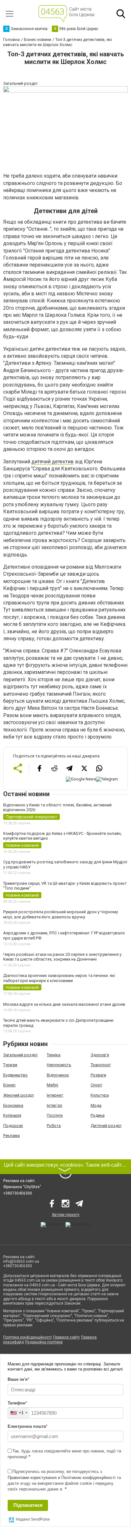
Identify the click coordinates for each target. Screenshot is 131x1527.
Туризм (10, 1064)
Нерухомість (59, 1064)
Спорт (96, 1085)
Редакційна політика (44, 1342)
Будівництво (15, 1075)
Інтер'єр (54, 1105)
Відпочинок (58, 1075)
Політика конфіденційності (27, 1337)
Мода (96, 1105)
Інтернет (55, 1095)
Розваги (98, 1075)
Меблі (52, 1085)
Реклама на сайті (19, 1181)
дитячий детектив (52, 462)
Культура (100, 1095)
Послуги (55, 1115)
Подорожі (13, 1125)
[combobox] (18, 1413)
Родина (98, 1115)
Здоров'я (100, 1054)
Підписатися (28, 1505)
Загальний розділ (20, 1054)
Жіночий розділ (18, 1095)
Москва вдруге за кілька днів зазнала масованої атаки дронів (64, 1004)
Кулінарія (12, 1115)
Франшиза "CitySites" (22, 1187)
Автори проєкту (65, 1214)
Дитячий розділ (106, 1125)
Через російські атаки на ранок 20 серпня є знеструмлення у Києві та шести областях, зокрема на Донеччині (62, 957)
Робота (54, 1125)
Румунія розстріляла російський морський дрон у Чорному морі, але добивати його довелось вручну (60, 914)
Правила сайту (66, 1337)
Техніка (53, 1054)
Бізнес (9, 1085)
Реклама (11, 1135)
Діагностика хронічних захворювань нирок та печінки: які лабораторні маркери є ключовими (59, 978)
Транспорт (101, 1064)
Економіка (13, 1105)
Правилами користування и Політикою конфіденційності (61, 1477)
